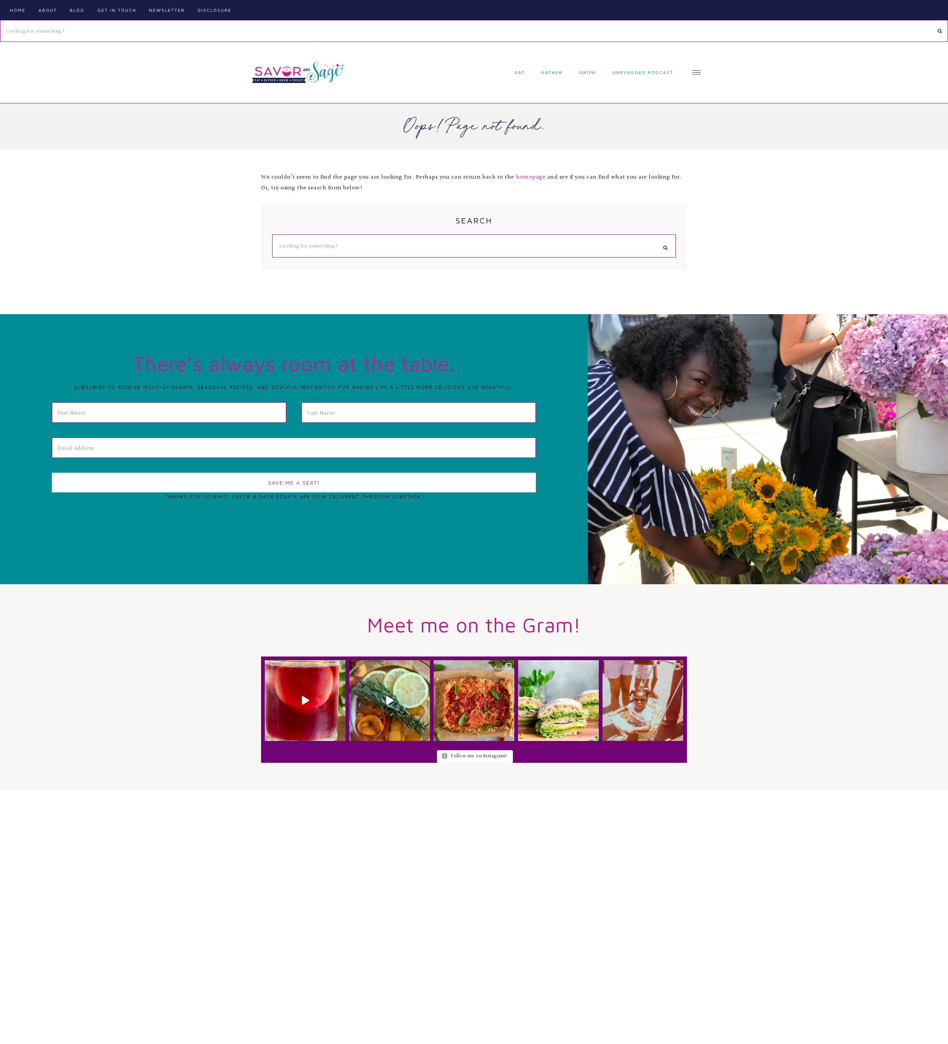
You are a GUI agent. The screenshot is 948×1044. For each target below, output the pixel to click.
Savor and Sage (296, 72)
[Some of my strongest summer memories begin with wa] (642, 700)
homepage (530, 177)
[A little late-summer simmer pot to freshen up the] (389, 700)
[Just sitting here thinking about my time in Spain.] (305, 700)
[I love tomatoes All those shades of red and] (474, 700)
